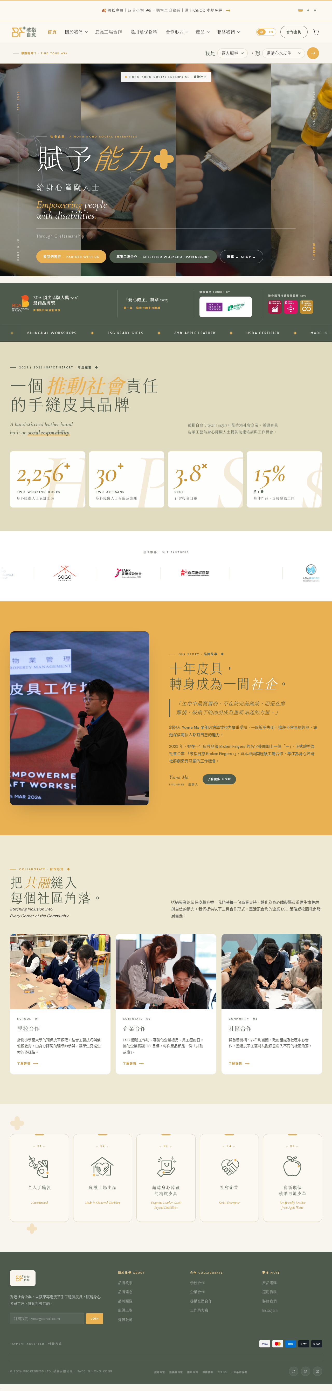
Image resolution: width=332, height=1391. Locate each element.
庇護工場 (125, 1310)
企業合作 (197, 1292)
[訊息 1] (299, 10)
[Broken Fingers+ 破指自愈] (24, 32)
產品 (200, 32)
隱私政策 (192, 1372)
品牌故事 (125, 1283)
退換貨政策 (176, 1372)
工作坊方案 (199, 1310)
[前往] (313, 53)
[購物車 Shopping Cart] (316, 32)
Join (95, 1318)
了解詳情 (24, 1063)
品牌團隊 (125, 1301)
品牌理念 (125, 1292)
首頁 (52, 32)
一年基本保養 (239, 1372)
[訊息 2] (307, 10)
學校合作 (197, 1283)
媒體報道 (125, 1319)
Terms (222, 1372)
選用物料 (269, 1292)
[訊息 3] (315, 10)
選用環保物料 (143, 32)
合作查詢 (293, 32)
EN (271, 32)
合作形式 (175, 32)
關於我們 (74, 32)
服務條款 (208, 1372)
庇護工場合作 (108, 32)
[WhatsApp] (305, 1371)
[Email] (317, 1371)
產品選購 (269, 1283)
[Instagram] (293, 1371)
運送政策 (159, 1372)
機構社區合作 (201, 1301)
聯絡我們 (226, 32)
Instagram (270, 1310)
